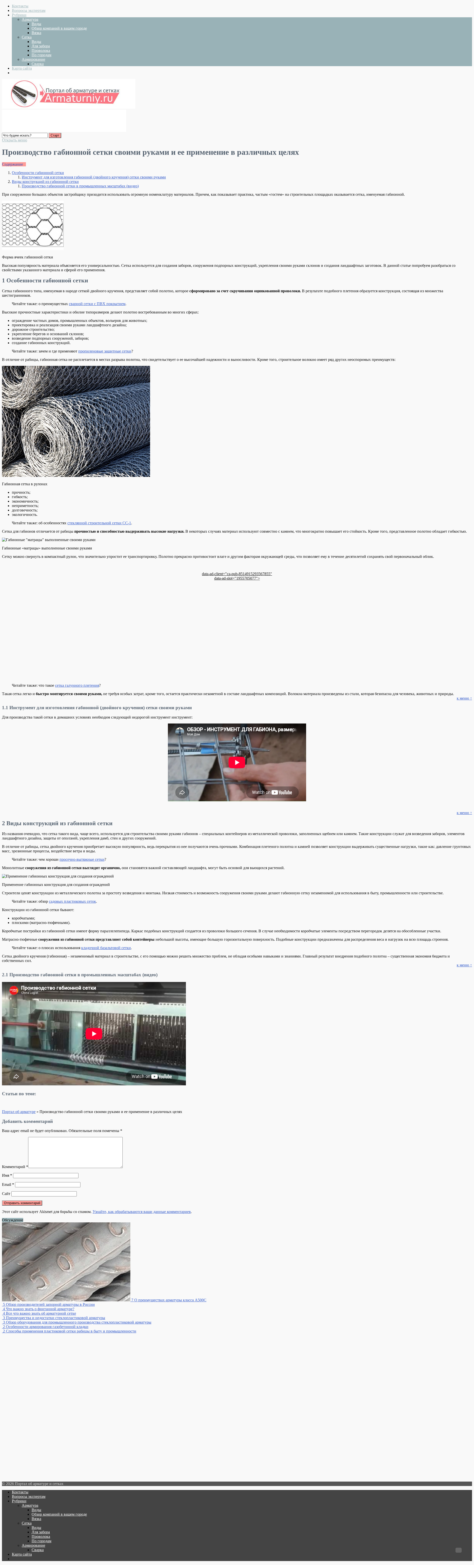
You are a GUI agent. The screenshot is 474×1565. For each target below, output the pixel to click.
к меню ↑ (464, 698)
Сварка (38, 64)
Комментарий (15, 1167)
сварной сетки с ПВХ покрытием (97, 304)
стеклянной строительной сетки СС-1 (99, 523)
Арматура (30, 19)
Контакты (20, 6)
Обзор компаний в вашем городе (59, 28)
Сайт (6, 1194)
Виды (36, 24)
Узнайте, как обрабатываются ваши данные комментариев (142, 1212)
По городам (41, 55)
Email (8, 1184)
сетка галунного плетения (77, 685)
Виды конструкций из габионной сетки (45, 181)
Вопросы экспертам (28, 10)
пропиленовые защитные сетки (104, 351)
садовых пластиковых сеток (72, 901)
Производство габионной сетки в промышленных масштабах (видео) (80, 186)
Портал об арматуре (19, 1112)
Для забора (41, 46)
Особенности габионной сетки (38, 173)
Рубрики (19, 15)
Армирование (33, 59)
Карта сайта (22, 68)
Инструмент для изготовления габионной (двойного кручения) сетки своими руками (94, 177)
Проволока (41, 50)
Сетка (27, 37)
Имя (7, 1175)
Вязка (36, 33)
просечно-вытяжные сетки (81, 859)
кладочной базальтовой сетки (106, 948)
